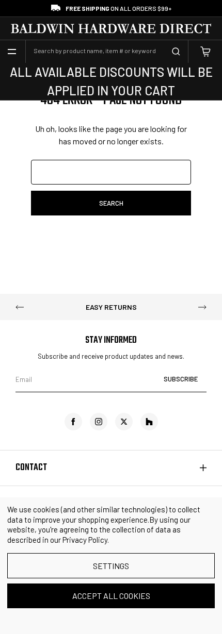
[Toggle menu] (12, 51)
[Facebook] (73, 421)
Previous (19, 307)
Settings (111, 566)
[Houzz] (149, 421)
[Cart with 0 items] (205, 51)
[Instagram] (98, 421)
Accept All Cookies (111, 595)
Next (202, 307)
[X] (124, 421)
